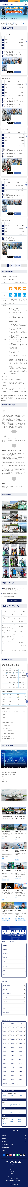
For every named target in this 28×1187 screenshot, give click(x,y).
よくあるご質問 (5, 1147)
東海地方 (5, 997)
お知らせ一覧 (13, 1169)
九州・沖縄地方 (6, 1013)
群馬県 (4, 1035)
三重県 (20, 1051)
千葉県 (2, 18)
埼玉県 (12, 1035)
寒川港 (4, 1104)
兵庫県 (4, 1059)
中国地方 (5, 1005)
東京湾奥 (6, 18)
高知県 (20, 1071)
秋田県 (12, 1027)
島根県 (12, 1063)
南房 (11, 1112)
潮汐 (4, 974)
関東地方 (5, 989)
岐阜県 (20, 1047)
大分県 (12, 1079)
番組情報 (4, 1138)
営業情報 (5, 949)
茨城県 (12, 1031)
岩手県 (20, 1023)
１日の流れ (5, 953)
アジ (23, 23)
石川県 (12, 1043)
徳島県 (20, 1067)
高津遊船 (20, 1095)
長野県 (12, 1047)
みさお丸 (12, 1095)
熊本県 (4, 1079)
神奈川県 (13, 1039)
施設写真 (5, 957)
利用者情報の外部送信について (13, 1180)
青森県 (12, 1023)
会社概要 (13, 1164)
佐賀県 (12, 1075)
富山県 (4, 1043)
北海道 (4, 1023)
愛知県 (12, 1051)
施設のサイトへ (12, 284)
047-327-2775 (11, 279)
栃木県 (20, 1031)
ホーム (4, 1)
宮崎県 (20, 1079)
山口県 (12, 1067)
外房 (3, 1112)
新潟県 (20, 1039)
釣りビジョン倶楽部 (14, 1)
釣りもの (5, 966)
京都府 (12, 1055)
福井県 (20, 1043)
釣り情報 (4, 1141)
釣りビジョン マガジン (7, 1144)
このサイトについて (13, 1178)
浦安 (19, 1104)
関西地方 (5, 1001)
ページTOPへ (13, 1130)
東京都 (4, 1039)
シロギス (19, 23)
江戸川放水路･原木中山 (13, 18)
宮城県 (4, 1027)
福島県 (4, 1031)
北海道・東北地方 (7, 985)
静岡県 (4, 1051)
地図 (4, 962)
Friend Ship (5, 1096)
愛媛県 (12, 1071)
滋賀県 (4, 1055)
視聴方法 (25, 1)
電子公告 (13, 1167)
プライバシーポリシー (13, 1176)
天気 (4, 970)
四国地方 (5, 1009)
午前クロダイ (7, 24)
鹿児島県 (5, 1083)
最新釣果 (5, 945)
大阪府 (20, 1055)
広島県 (4, 1067)
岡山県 (20, 1063)
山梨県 (4, 1047)
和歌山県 (21, 1059)
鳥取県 (4, 1063)
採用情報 (13, 1171)
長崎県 (20, 1075)
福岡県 (4, 1075)
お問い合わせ (13, 1173)
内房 (19, 1112)
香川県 (4, 1071)
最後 (19, 265)
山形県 (20, 1027)
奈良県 (12, 1059)
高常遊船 (4, 1095)
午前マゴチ (14, 23)
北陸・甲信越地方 (7, 993)
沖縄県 (12, 1083)
